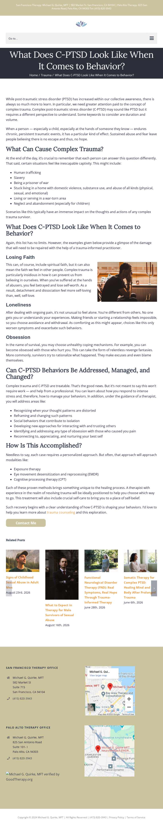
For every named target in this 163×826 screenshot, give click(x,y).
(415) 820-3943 (22, 698)
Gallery (28, 560)
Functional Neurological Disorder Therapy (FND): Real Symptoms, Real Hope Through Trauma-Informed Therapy (95, 560)
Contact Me (26, 522)
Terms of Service (136, 817)
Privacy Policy (116, 817)
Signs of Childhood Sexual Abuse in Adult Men (16, 560)
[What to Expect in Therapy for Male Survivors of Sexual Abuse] (62, 575)
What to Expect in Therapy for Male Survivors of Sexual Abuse (56, 574)
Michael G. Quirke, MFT (50, 817)
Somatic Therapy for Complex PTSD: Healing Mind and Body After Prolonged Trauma (134, 560)
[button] (9, 588)
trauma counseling (61, 512)
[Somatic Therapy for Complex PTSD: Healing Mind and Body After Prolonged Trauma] (140, 561)
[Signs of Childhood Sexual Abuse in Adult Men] (22, 561)
